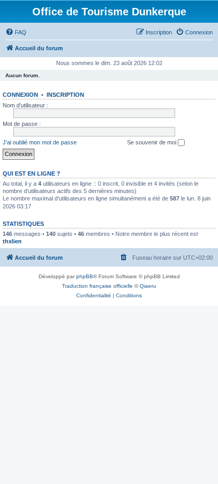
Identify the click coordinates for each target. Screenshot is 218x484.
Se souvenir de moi (152, 142)
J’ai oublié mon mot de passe (40, 142)
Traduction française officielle (97, 286)
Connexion (20, 95)
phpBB (84, 276)
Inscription (65, 95)
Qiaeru (148, 286)
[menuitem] (15, 32)
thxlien (12, 241)
